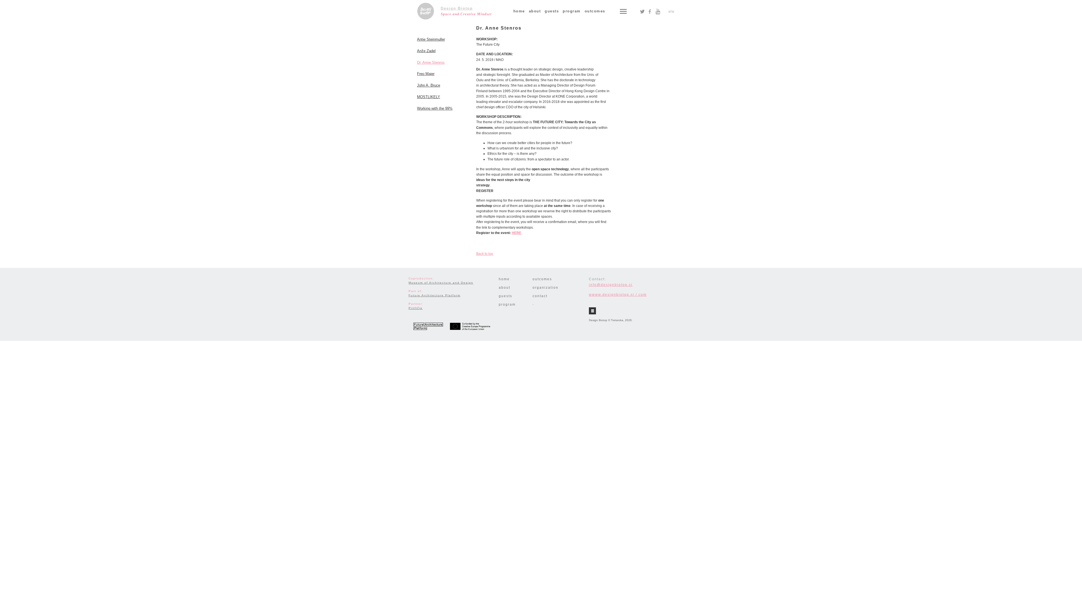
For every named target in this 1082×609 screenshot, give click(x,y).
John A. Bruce (428, 85)
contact (540, 296)
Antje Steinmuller (431, 39)
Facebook (650, 11)
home (519, 11)
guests (552, 11)
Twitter (642, 11)
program (572, 11)
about (535, 11)
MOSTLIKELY (428, 97)
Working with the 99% (435, 108)
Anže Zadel (426, 51)
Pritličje (416, 308)
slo (671, 11)
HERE (516, 233)
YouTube (657, 11)
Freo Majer (425, 74)
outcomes (595, 11)
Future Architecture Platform (434, 295)
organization (545, 288)
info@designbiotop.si (611, 285)
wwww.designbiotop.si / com (618, 295)
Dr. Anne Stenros (431, 62)
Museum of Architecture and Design (441, 282)
